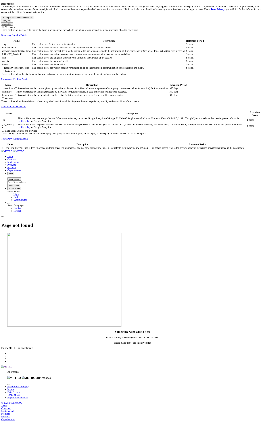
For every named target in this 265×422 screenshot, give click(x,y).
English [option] (17, 208)
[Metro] (12, 151)
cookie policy (24, 121)
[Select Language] (8, 203)
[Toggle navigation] (2, 216)
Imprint (10, 389)
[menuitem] (138, 194)
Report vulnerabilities (17, 397)
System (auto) (20, 200)
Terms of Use (13, 395)
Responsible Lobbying (18, 386)
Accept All (7, 24)
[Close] (8, 384)
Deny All (6, 21)
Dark (15, 197)
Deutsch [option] (17, 211)
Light (16, 194)
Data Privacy (13, 392)
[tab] (132, 35)
